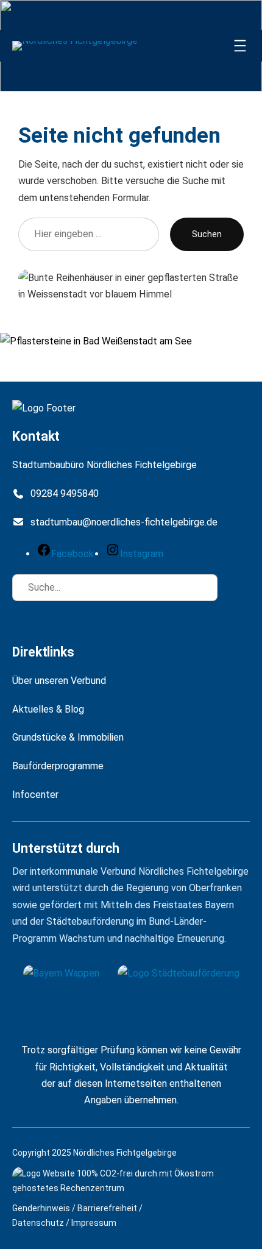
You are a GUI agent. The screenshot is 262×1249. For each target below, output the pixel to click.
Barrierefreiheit (107, 1208)
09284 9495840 (64, 493)
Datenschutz (38, 1223)
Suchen (207, 234)
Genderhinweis (41, 1208)
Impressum (93, 1223)
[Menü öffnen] (240, 45)
